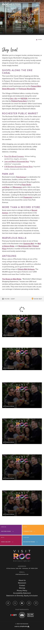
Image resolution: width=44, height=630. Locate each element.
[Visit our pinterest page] (35, 603)
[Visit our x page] (15, 603)
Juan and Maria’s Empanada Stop (16, 161)
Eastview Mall (28, 243)
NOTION (24, 98)
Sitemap (22, 588)
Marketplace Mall (25, 246)
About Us (22, 580)
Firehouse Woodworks (27, 88)
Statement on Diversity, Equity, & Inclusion (22, 595)
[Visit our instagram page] (29, 603)
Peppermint (27, 197)
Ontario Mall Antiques (26, 269)
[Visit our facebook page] (8, 603)
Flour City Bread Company (14, 156)
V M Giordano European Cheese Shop (18, 166)
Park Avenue (21, 177)
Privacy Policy (22, 590)
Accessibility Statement (22, 593)
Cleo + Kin (13, 98)
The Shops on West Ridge (11, 279)
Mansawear (17, 187)
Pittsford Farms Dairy (19, 101)
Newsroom (22, 583)
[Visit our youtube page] (22, 603)
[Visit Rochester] (11, 4)
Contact (22, 585)
